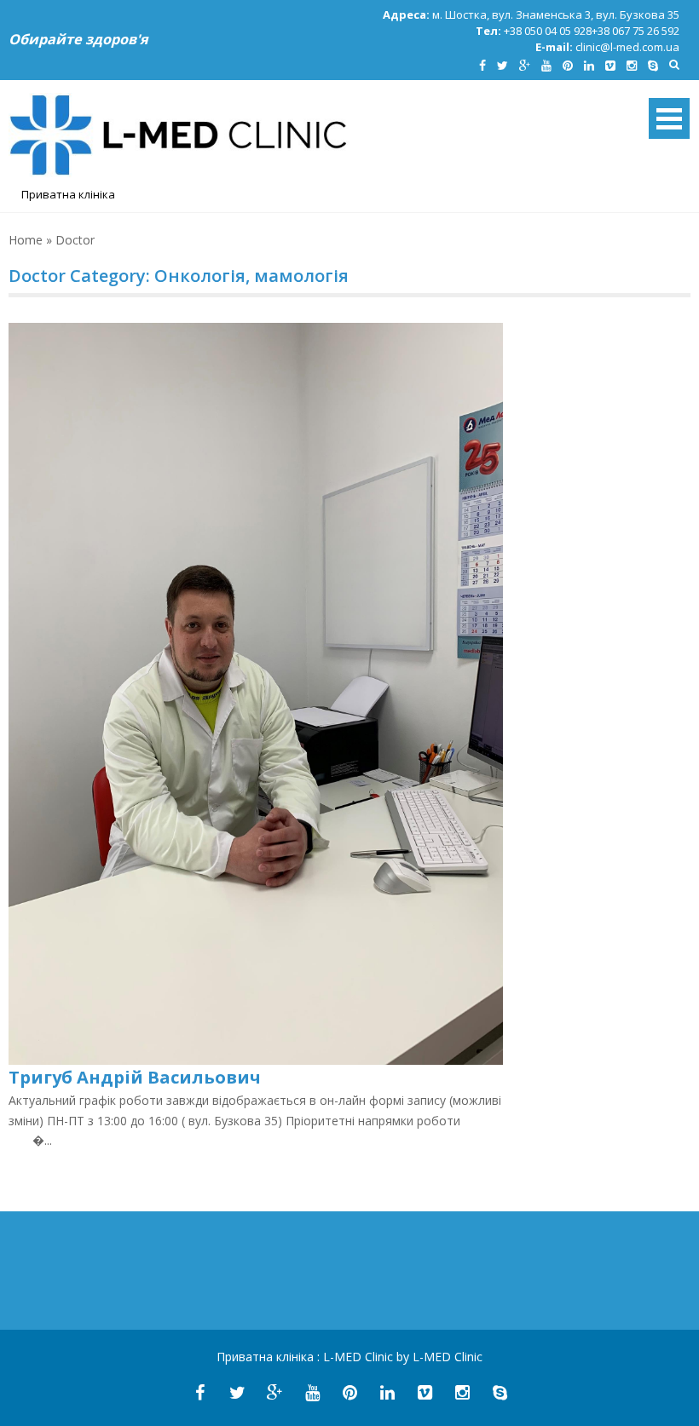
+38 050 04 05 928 (548, 30)
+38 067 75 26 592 (635, 30)
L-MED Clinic (359, 1356)
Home (26, 240)
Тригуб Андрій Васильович (135, 1077)
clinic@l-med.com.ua (627, 47)
